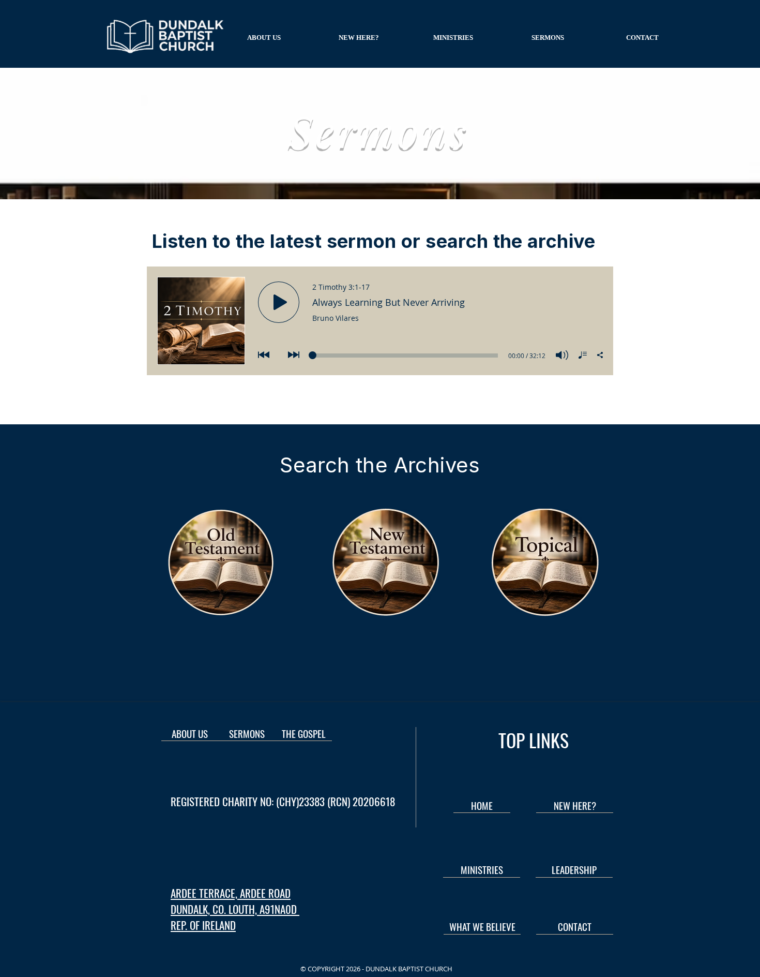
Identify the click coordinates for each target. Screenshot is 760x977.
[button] (264, 37)
